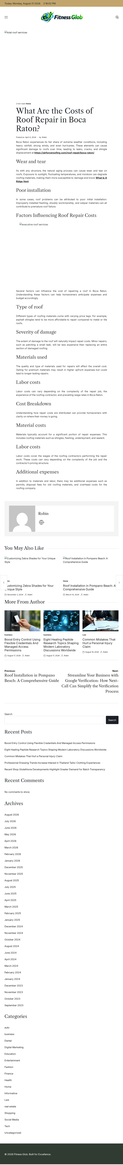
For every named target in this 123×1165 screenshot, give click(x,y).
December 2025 (13, 867)
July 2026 (10, 821)
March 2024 (11, 965)
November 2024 (13, 932)
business (8, 635)
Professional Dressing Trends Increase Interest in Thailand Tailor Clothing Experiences (52, 762)
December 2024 (13, 926)
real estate (10, 1106)
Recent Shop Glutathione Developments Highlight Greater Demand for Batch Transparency (54, 769)
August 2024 (11, 946)
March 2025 (11, 906)
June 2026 (10, 827)
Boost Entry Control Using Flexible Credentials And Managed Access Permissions (22, 645)
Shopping (9, 1113)
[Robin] (22, 519)
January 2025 (12, 919)
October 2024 (12, 939)
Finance (8, 1073)
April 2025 (10, 900)
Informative (10, 1093)
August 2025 (11, 880)
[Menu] (6, 17)
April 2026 (10, 840)
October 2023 (12, 998)
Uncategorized (12, 1132)
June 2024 (10, 952)
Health (8, 1080)
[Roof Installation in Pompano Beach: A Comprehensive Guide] (3, 582)
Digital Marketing (14, 1047)
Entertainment (12, 1060)
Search (8, 714)
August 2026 (11, 814)
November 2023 (13, 992)
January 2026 (12, 860)
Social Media (11, 1119)
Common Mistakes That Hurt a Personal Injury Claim (98, 643)
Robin (44, 137)
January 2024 (12, 978)
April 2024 (10, 959)
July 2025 (10, 886)
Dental (8, 1040)
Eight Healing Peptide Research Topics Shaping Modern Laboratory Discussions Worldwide (61, 645)
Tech (7, 1126)
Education (10, 1053)
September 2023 (13, 1005)
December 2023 (13, 985)
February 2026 (12, 854)
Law (84, 635)
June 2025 (10, 893)
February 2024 (12, 972)
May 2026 (10, 834)
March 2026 (11, 847)
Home (28, 103)
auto (6, 1027)
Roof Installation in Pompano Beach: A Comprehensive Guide (89, 587)
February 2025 (12, 913)
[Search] (117, 17)
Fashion (8, 1066)
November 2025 (13, 873)
